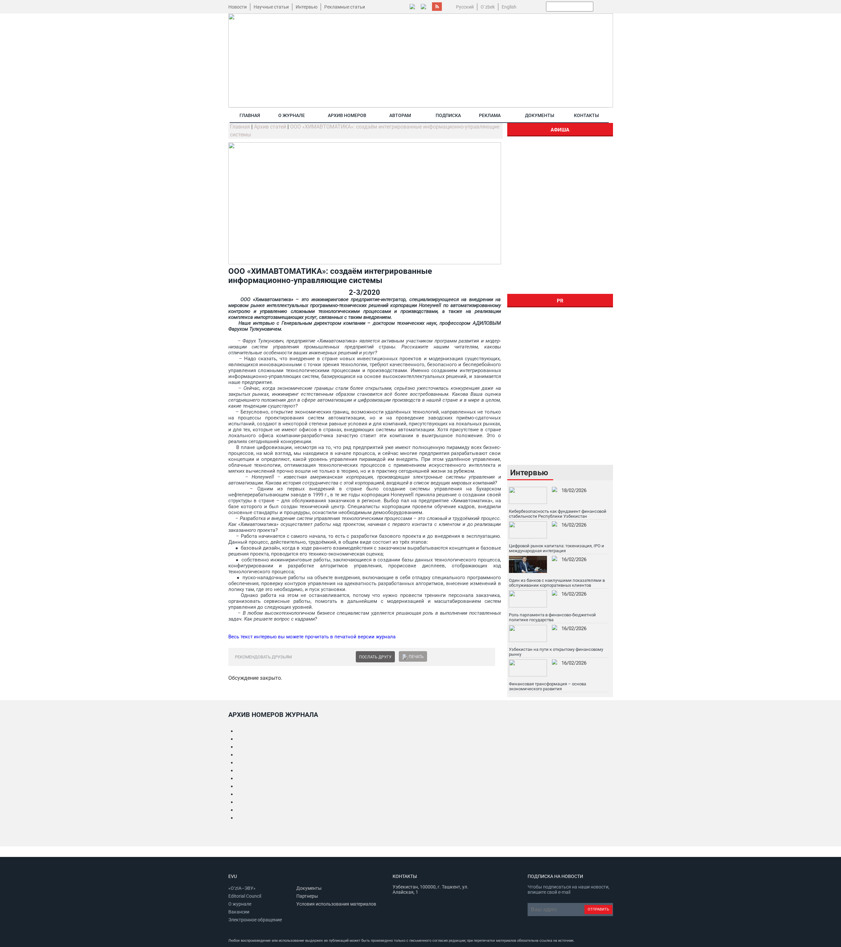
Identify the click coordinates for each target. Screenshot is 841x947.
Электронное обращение (255, 919)
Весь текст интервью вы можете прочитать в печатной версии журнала (312, 637)
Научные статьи (271, 7)
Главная (249, 115)
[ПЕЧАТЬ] (404, 656)
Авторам (400, 115)
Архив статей (270, 127)
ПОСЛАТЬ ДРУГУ (375, 657)
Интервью (306, 7)
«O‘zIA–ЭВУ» (242, 888)
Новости (237, 7)
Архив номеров (347, 115)
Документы (539, 115)
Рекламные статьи (344, 7)
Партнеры (307, 896)
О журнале (291, 115)
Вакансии (238, 911)
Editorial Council (244, 896)
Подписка (448, 115)
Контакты (586, 115)
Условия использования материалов (336, 904)
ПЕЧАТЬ (416, 656)
